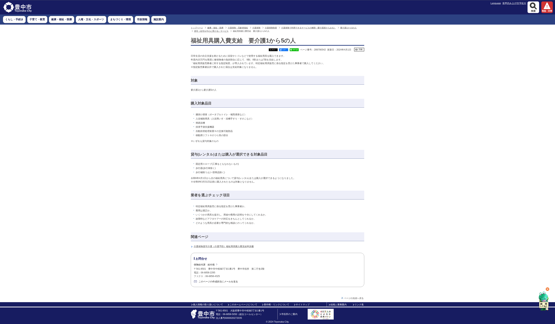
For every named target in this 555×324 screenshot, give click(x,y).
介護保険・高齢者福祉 (238, 28)
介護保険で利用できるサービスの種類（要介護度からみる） (308, 28)
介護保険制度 (271, 28)
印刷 (360, 49)
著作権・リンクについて (276, 304)
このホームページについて (243, 304)
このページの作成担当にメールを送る (218, 281)
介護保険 (256, 28)
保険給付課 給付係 (204, 264)
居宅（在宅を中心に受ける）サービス (211, 31)
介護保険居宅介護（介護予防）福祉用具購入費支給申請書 (224, 246)
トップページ (197, 28)
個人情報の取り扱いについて (208, 304)
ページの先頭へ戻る (354, 298)
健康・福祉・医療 (215, 28)
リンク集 (359, 304)
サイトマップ (303, 304)
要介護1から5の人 (348, 28)
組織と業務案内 (338, 304)
